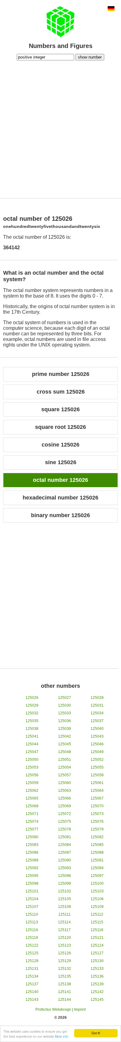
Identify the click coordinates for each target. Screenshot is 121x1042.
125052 (97, 759)
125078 (64, 829)
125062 (31, 790)
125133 (97, 968)
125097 (97, 876)
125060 (64, 783)
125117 (64, 930)
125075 (64, 821)
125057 (64, 775)
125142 (97, 992)
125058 (97, 775)
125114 (64, 922)
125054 (64, 767)
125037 (97, 721)
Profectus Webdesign (53, 1009)
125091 (97, 860)
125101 (31, 891)
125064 (97, 790)
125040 (97, 728)
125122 (31, 945)
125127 (97, 953)
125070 (97, 806)
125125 (31, 953)
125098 (31, 883)
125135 (64, 976)
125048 (64, 752)
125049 (97, 752)
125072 (64, 814)
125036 (64, 721)
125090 (64, 860)
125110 (31, 914)
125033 (64, 713)
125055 (97, 767)
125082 (97, 837)
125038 (31, 728)
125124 (97, 945)
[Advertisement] (60, 128)
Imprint (80, 1009)
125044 (31, 744)
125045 (64, 744)
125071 (31, 814)
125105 (64, 899)
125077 (31, 829)
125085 (97, 845)
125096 (64, 876)
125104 (31, 899)
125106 (97, 899)
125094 (97, 868)
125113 (31, 922)
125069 (64, 806)
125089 (31, 860)
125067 (97, 798)
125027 (64, 697)
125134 (31, 976)
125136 (97, 976)
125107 (31, 907)
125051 (64, 759)
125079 (97, 829)
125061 (97, 783)
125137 (31, 984)
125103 (97, 891)
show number (90, 57)
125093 (64, 868)
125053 (31, 767)
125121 (97, 937)
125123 (64, 945)
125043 (97, 736)
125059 (31, 783)
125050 (31, 759)
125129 (64, 961)
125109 (97, 907)
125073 (97, 814)
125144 (64, 999)
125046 (97, 744)
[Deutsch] (111, 9)
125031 (97, 705)
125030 (64, 705)
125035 (31, 721)
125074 (31, 821)
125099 (64, 883)
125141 (64, 992)
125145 (97, 999)
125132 (64, 968)
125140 (31, 992)
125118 (97, 930)
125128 (31, 961)
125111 (64, 914)
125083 (31, 845)
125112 (97, 914)
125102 (64, 891)
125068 (31, 806)
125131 (31, 968)
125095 (31, 876)
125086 (31, 852)
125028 (97, 697)
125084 (64, 845)
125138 (64, 984)
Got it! (96, 1033)
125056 (31, 775)
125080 (31, 837)
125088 (97, 852)
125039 (64, 728)
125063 (64, 790)
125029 (31, 705)
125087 (64, 852)
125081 (64, 837)
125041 (31, 736)
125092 (31, 868)
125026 (31, 697)
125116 (31, 930)
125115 (97, 922)
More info (61, 1036)
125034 (97, 713)
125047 (31, 752)
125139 (97, 984)
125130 (97, 961)
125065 (31, 798)
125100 (97, 883)
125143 (31, 999)
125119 (31, 937)
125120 (64, 937)
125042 (64, 736)
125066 (64, 798)
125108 (64, 907)
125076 (97, 821)
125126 (64, 953)
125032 (31, 713)
